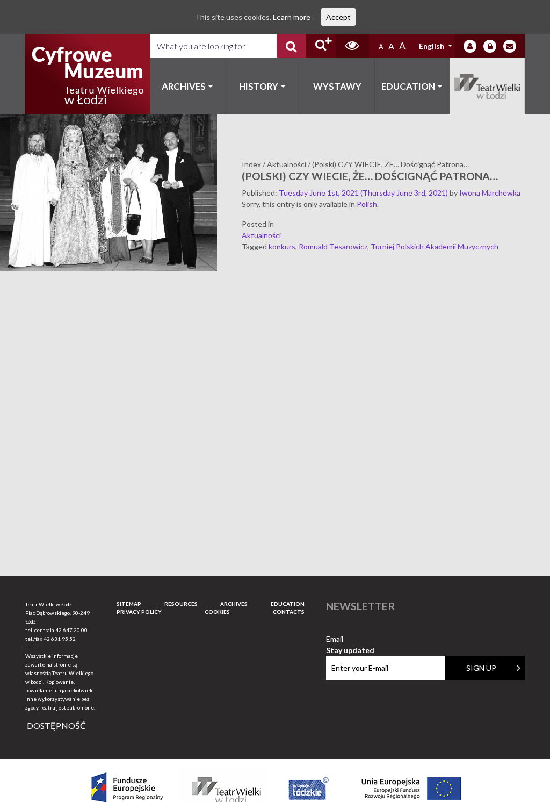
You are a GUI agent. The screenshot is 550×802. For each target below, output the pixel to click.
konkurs (282, 246)
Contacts (289, 611)
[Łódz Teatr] (87, 74)
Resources (181, 603)
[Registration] (489, 46)
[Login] (470, 46)
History (258, 86)
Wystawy (337, 86)
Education (408, 86)
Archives (184, 86)
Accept (338, 17)
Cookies (217, 611)
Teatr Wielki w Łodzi (487, 86)
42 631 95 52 (60, 638)
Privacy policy (139, 611)
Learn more (291, 17)
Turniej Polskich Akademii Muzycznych (434, 246)
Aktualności (261, 235)
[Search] (291, 46)
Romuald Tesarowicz (333, 246)
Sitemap (129, 603)
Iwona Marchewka (489, 192)
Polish (367, 204)
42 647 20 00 (71, 630)
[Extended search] (321, 46)
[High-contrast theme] (352, 46)
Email (350, 639)
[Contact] (509, 46)
